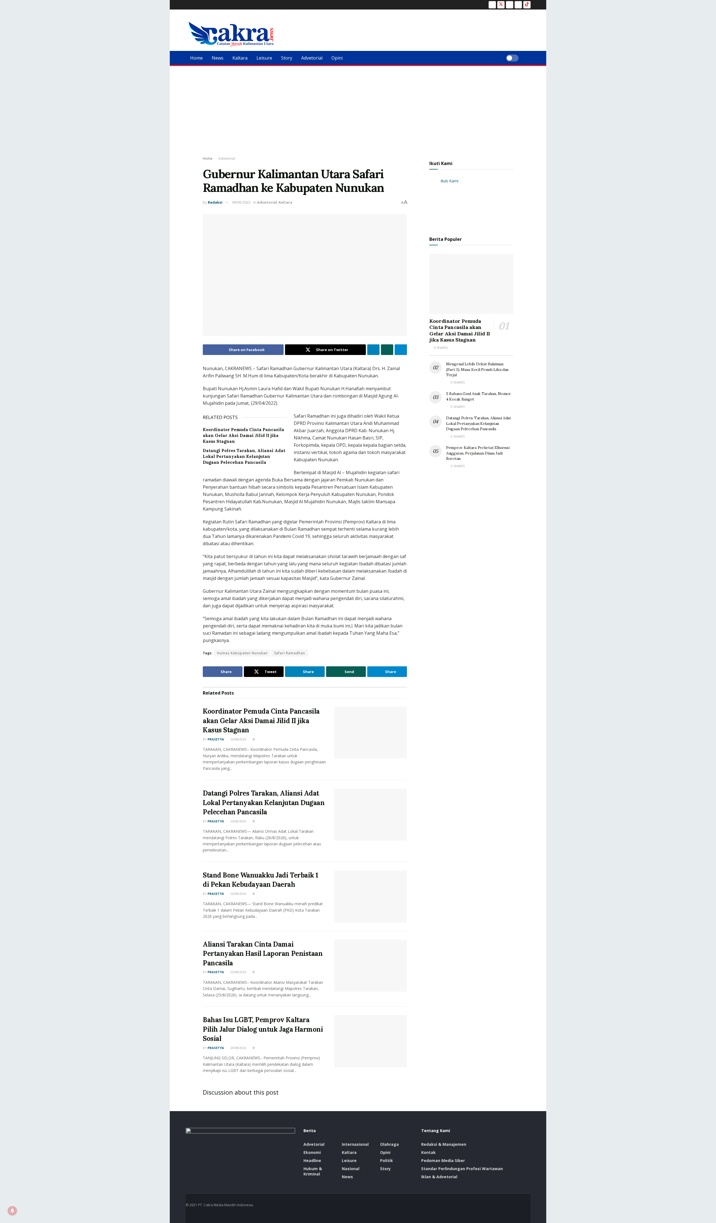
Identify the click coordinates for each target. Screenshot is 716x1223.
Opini (337, 58)
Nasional (350, 1168)
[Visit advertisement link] (471, 202)
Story (286, 58)
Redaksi (215, 202)
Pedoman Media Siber (443, 1160)
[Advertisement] (358, 108)
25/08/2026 (238, 972)
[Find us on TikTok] (527, 5)
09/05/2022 (241, 202)
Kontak (428, 1152)
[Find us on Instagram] (509, 5)
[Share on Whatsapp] (387, 349)
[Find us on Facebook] (492, 5)
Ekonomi (312, 1152)
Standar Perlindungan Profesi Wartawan (462, 1168)
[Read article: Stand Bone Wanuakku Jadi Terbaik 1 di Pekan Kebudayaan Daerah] (370, 897)
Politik (386, 1160)
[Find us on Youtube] (518, 5)
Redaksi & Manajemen (443, 1144)
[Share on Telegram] (401, 349)
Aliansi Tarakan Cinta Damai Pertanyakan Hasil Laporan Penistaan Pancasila (262, 953)
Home (196, 58)
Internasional (355, 1144)
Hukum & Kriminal (312, 1171)
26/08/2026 (238, 739)
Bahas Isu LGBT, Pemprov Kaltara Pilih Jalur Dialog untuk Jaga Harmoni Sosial (263, 1029)
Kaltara (240, 58)
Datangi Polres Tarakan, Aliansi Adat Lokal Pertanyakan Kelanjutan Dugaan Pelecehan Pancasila (244, 456)
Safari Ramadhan (289, 653)
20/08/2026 (238, 1048)
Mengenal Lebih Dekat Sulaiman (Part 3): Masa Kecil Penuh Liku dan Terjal (477, 369)
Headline (312, 1160)
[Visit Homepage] (231, 34)
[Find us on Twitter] (501, 5)
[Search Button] (528, 58)
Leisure (264, 58)
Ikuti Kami (441, 163)
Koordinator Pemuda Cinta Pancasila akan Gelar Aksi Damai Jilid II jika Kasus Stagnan (243, 435)
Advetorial (311, 58)
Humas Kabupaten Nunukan (242, 653)
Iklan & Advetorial (439, 1176)
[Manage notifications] (12, 1210)
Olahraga (389, 1144)
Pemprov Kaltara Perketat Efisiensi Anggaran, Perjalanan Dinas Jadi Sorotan (477, 453)
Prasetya (216, 739)
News (217, 58)
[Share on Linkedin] (373, 349)
